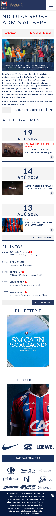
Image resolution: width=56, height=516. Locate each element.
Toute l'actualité (41, 237)
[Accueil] (12, 5)
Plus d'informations (30, 513)
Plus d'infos (42, 302)
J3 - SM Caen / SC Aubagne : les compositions (28, 295)
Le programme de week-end (22, 265)
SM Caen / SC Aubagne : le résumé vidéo (26, 275)
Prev (10, 344)
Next (46, 344)
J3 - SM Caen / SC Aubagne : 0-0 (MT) (25, 285)
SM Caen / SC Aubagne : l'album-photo (25, 255)
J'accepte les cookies (52, 495)
